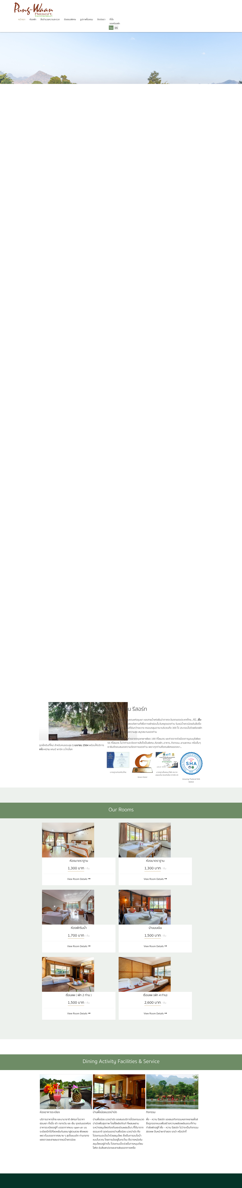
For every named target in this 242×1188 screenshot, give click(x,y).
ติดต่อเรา (101, 19)
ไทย (111, 28)
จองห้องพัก (115, 23)
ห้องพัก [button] (33, 19)
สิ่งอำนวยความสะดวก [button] (50, 19)
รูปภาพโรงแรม (86, 19)
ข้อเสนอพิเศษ (70, 19)
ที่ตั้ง (112, 19)
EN (116, 28)
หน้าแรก (21, 19)
